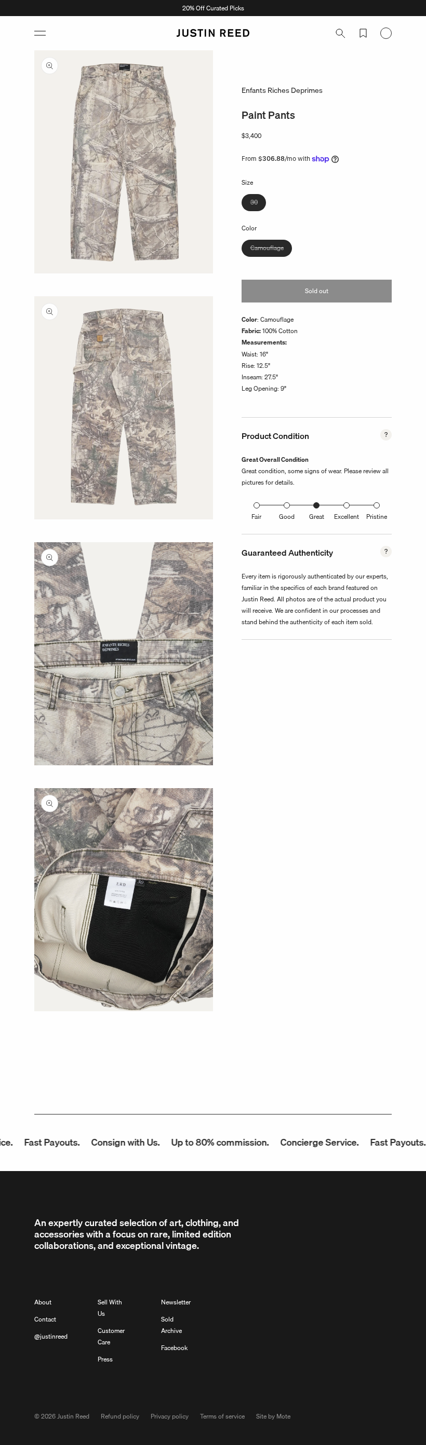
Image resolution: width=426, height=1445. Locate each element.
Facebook (174, 1348)
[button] (40, 33)
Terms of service (222, 1416)
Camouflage (271, 249)
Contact (45, 1319)
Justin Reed (73, 1416)
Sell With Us (110, 1307)
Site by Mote (273, 1416)
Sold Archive (171, 1325)
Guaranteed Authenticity (287, 552)
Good (287, 516)
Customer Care (111, 1336)
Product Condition (275, 436)
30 (258, 204)
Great (316, 516)
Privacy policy (170, 1416)
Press (105, 1359)
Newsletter (176, 1302)
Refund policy (120, 1416)
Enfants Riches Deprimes (282, 90)
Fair (256, 516)
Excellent (346, 516)
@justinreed (51, 1336)
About (42, 1302)
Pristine (376, 516)
